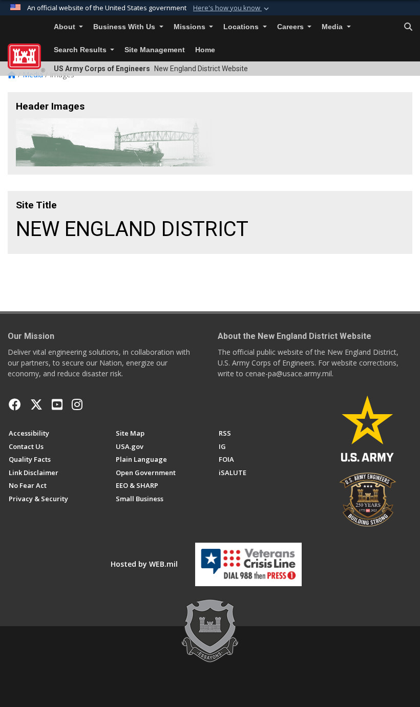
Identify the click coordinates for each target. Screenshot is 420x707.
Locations (242, 27)
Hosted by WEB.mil (144, 564)
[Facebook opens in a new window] (15, 404)
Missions (190, 27)
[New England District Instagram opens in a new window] (77, 404)
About (65, 27)
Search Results (81, 50)
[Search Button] (408, 27)
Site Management (154, 50)
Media (333, 27)
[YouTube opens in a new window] (57, 404)
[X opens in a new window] (36, 404)
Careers (291, 27)
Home (205, 50)
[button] (232, 8)
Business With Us (125, 27)
